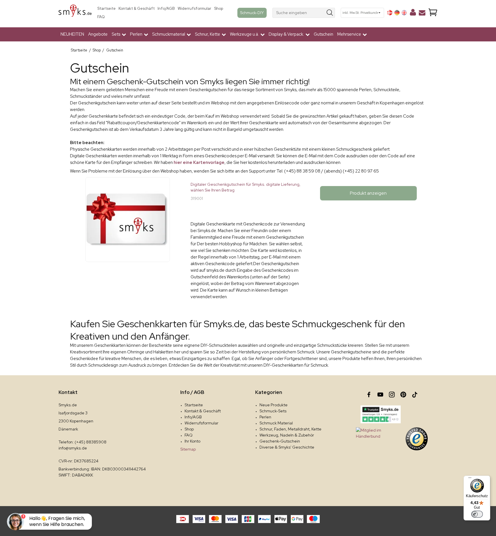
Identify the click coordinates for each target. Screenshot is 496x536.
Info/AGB (166, 8)
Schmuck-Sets (272, 411)
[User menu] (413, 13)
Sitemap (188, 449)
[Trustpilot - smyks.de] (381, 414)
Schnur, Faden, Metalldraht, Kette (290, 429)
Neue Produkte (273, 404)
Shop (218, 8)
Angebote (98, 34)
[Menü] (469, 479)
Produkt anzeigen (368, 193)
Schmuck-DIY (252, 12)
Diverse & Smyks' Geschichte (286, 447)
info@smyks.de (73, 448)
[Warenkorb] (432, 12)
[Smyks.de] (75, 13)
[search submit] (330, 13)
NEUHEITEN (72, 34)
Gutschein (323, 34)
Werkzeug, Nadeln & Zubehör (286, 435)
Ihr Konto (192, 441)
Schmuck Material (276, 423)
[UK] (404, 13)
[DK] (390, 13)
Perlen (265, 417)
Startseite (106, 8)
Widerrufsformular (194, 8)
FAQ (101, 16)
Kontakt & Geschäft (137, 8)
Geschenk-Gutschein (279, 441)
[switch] (477, 514)
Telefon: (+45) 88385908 (82, 442)
